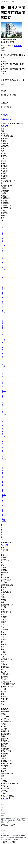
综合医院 (12, 39)
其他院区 (4, 51)
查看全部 (4, 126)
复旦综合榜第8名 (7, 42)
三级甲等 (4, 39)
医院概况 (18, 46)
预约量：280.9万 (7, 46)
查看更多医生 (1, 531)
